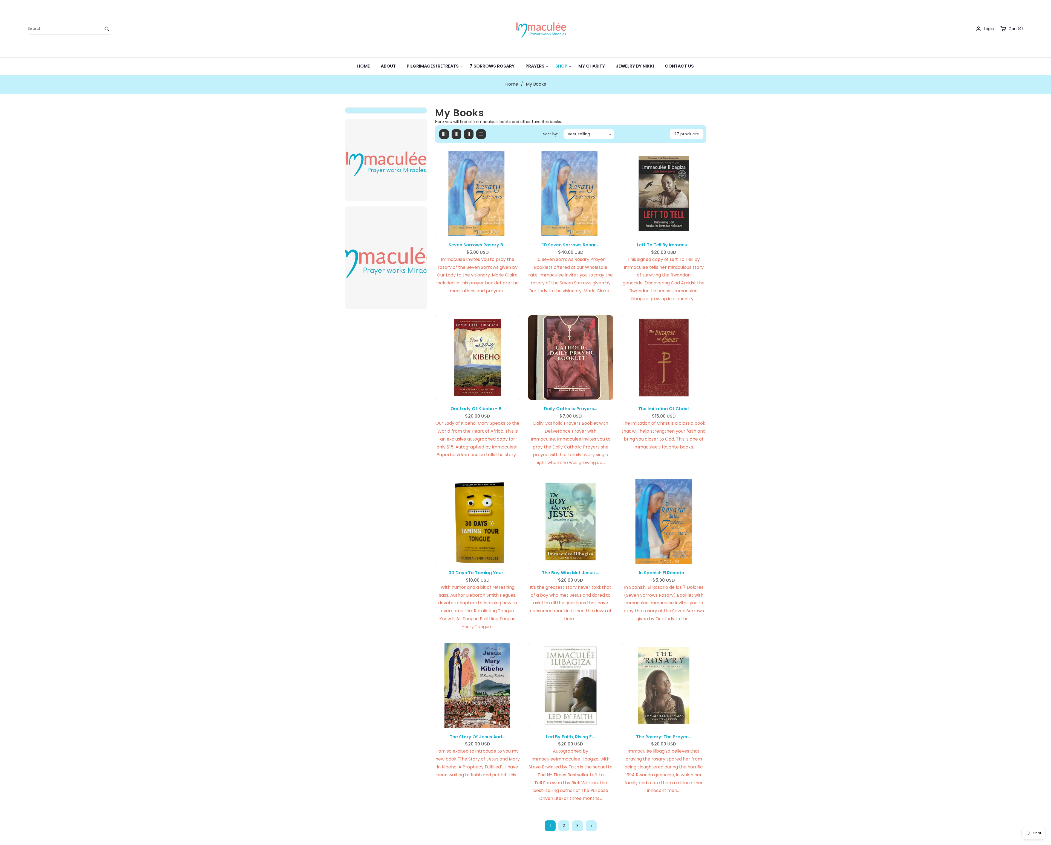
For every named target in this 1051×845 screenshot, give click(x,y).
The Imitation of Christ (663, 409)
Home (511, 84)
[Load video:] (386, 257)
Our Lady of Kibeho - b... (478, 409)
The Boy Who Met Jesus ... (570, 573)
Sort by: (550, 134)
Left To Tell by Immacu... (664, 245)
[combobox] (70, 29)
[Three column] (456, 134)
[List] (481, 134)
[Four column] (444, 134)
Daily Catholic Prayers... (570, 409)
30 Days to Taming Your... (478, 573)
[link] (386, 160)
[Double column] (468, 134)
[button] (1012, 28)
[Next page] (591, 825)
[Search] (107, 29)
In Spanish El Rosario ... (664, 573)
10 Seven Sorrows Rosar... (570, 245)
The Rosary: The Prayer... (663, 737)
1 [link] (550, 825)
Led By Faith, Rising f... (570, 737)
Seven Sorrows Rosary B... (477, 245)
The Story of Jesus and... (477, 737)
